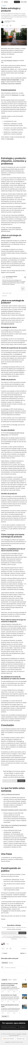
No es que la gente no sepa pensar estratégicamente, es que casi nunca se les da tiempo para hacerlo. (10, 987)
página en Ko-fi (7, 896)
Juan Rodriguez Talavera (9, 21)
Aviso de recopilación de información (14, 937)
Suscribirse (17, 2)
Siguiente (22, 953)
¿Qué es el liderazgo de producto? (10, 794)
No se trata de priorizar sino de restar (10, 1005)
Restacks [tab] (11, 962)
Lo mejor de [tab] (4, 979)
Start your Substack (9, 1038)
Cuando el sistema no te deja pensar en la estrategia (9, 984)
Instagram (5, 911)
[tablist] (7, 962)
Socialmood (15, 95)
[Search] (25, 979)
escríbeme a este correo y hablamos (11, 83)
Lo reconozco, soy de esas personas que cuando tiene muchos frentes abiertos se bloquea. (10, 1009)
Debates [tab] (15, 979)
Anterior (5, 953)
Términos (24, 1034)
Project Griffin (5, 412)
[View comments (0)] (7, 25)
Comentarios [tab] (5, 962)
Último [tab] (9, 979)
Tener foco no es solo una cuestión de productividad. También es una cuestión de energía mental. (10, 997)
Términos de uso (16, 936)
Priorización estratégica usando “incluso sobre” (14, 810)
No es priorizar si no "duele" (9, 995)
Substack (7, 1042)
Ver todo (4, 1016)
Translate (4, 5)
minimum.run (6, 169)
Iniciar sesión (24, 2)
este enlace (10, 139)
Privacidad (19, 1034)
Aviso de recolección (14, 1035)
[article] (14, 988)
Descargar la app (21, 1038)
